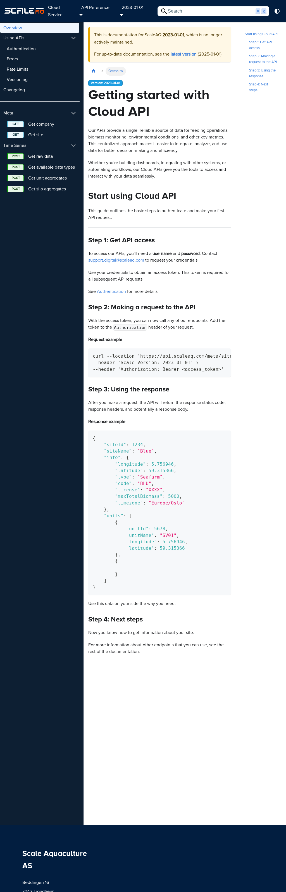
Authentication (111, 291)
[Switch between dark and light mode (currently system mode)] (277, 11)
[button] (40, 38)
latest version (184, 54)
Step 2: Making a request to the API (263, 59)
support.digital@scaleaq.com (116, 260)
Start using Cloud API (261, 34)
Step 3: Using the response (262, 73)
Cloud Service (55, 11)
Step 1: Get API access (260, 45)
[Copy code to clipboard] (224, 355)
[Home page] (93, 71)
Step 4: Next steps (258, 87)
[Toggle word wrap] (214, 355)
